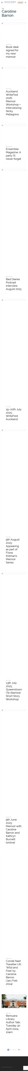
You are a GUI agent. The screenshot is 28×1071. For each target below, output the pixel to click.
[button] (2, 2)
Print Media (8, 127)
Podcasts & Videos (10, 171)
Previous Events (9, 69)
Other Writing (9, 853)
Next (19, 1049)
